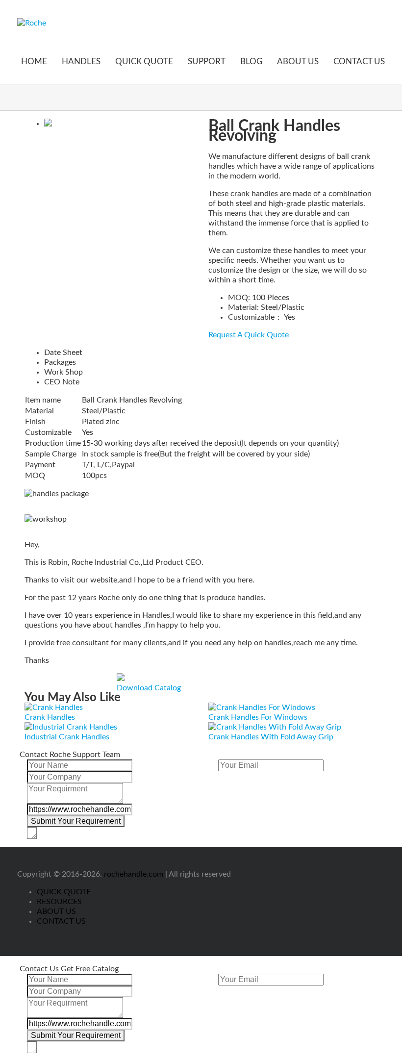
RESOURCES (59, 902)
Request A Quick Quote (248, 335)
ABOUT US (298, 61)
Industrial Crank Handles (67, 737)
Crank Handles (50, 717)
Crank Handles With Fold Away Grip (270, 737)
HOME (34, 61)
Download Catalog (149, 688)
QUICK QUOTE (144, 61)
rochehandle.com (133, 874)
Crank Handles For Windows (257, 717)
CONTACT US (359, 61)
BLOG (251, 61)
